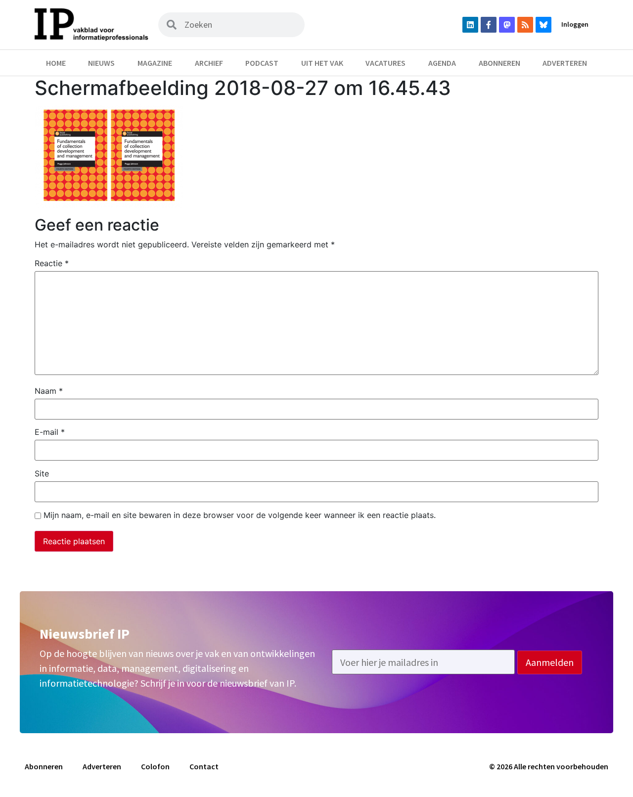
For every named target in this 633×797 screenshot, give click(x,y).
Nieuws (101, 63)
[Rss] (525, 25)
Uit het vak (322, 63)
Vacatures (385, 63)
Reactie (52, 263)
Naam (49, 391)
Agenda (442, 63)
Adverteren (565, 63)
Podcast (261, 63)
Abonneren (499, 63)
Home (56, 63)
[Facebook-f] (489, 25)
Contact (204, 766)
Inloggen (574, 24)
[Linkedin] (470, 25)
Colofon (155, 766)
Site (42, 473)
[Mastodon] (507, 25)
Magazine (154, 63)
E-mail (50, 432)
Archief (209, 63)
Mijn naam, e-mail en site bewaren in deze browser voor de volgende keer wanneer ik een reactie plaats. (240, 515)
